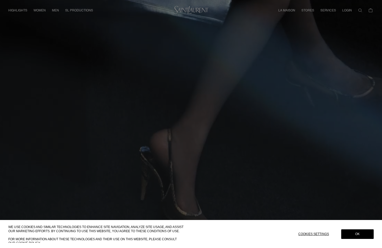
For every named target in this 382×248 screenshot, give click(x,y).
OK (357, 234)
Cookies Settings (313, 234)
